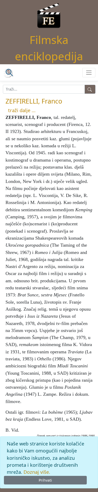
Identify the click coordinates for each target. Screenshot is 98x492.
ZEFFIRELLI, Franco (33, 101)
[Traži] (90, 89)
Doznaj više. (37, 472)
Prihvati (45, 480)
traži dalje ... (22, 110)
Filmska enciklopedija (49, 47)
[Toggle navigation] (88, 72)
